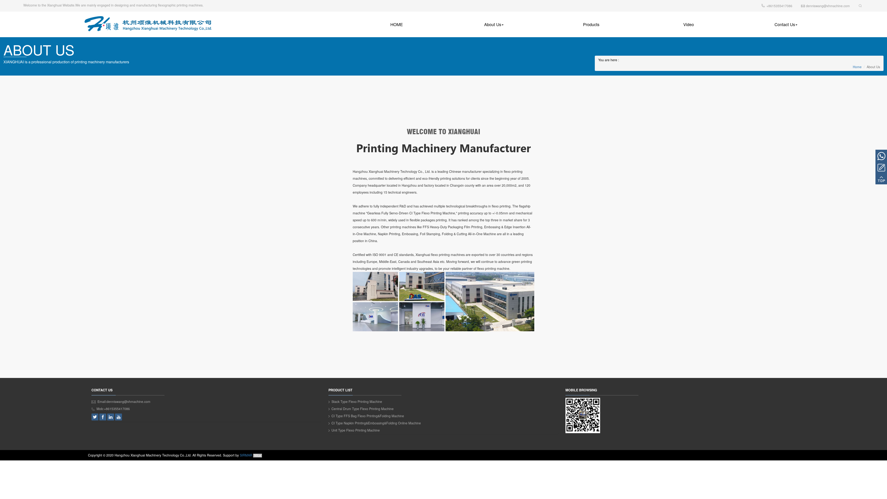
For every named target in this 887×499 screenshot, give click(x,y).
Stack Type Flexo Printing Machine (356, 401)
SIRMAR (246, 455)
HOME (396, 24)
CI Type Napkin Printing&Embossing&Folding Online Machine (376, 423)
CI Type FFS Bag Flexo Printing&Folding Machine (367, 416)
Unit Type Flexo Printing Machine (355, 430)
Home (857, 66)
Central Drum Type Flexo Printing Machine (362, 408)
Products (591, 24)
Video (688, 24)
